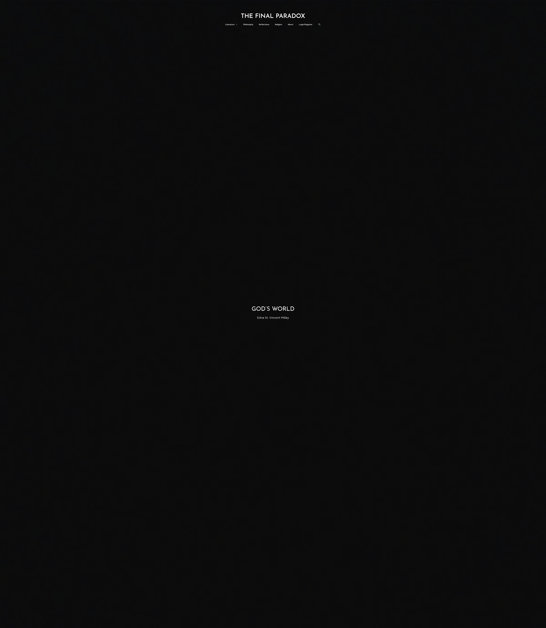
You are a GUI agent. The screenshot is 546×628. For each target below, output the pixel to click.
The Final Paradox (273, 16)
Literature (229, 24)
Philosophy (248, 24)
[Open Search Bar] (319, 24)
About (290, 24)
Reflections (264, 24)
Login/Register (305, 24)
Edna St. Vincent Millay (273, 317)
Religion (278, 24)
